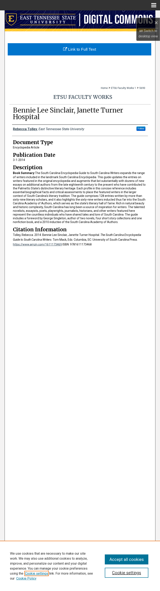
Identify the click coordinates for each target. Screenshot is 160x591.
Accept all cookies (126, 559)
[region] (80, 566)
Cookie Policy (26, 578)
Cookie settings (36, 573)
